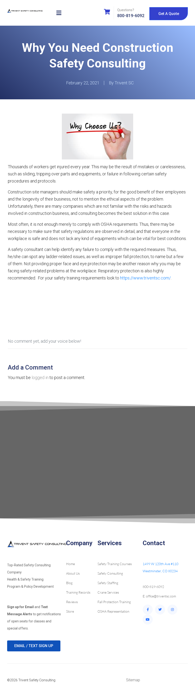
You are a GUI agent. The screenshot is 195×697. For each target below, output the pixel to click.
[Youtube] (148, 620)
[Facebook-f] (148, 610)
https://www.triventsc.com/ (145, 277)
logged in (40, 377)
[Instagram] (172, 610)
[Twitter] (160, 610)
